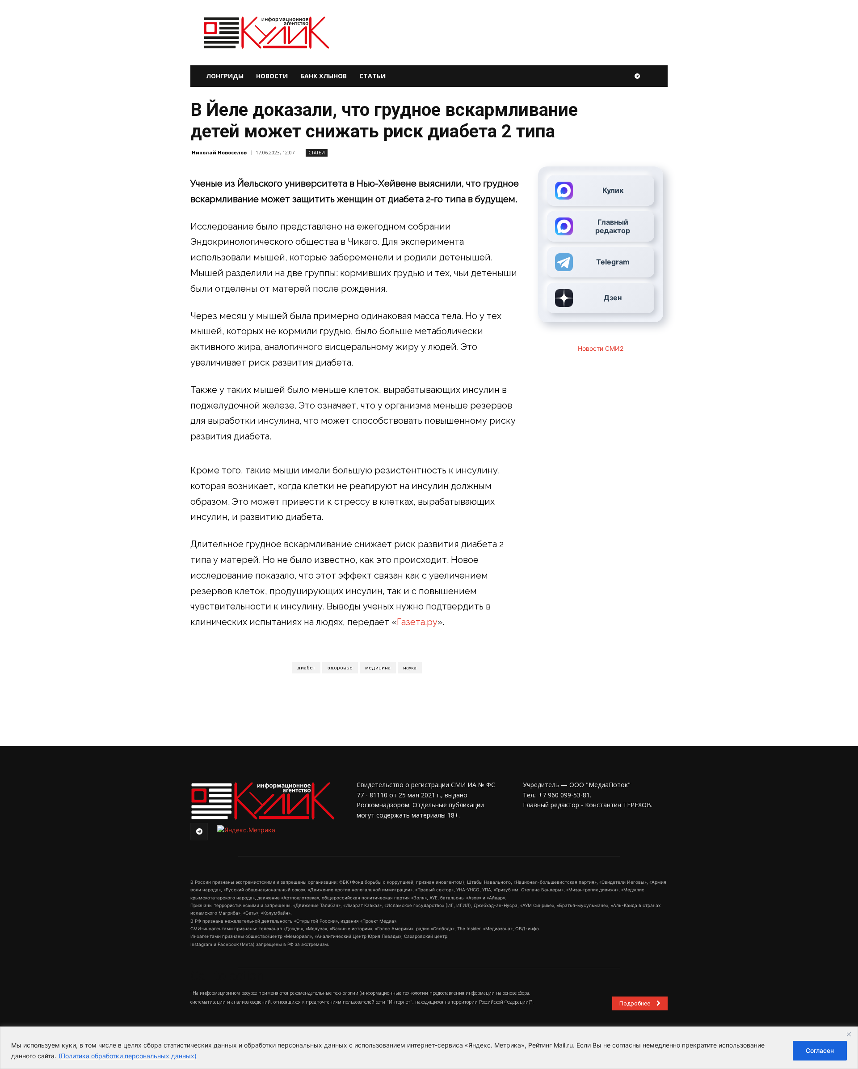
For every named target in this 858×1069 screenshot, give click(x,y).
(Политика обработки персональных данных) (128, 1056)
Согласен (820, 1050)
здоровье (340, 668)
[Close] (848, 1034)
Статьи (372, 76)
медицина (378, 668)
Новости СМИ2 (600, 348)
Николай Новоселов (219, 152)
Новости (272, 76)
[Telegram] (637, 76)
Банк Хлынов (323, 76)
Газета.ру (417, 622)
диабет (306, 668)
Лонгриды (225, 76)
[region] (429, 1047)
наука (409, 668)
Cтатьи (316, 152)
